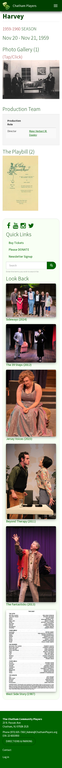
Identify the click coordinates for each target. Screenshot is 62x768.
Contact (7, 750)
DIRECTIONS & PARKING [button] (19, 741)
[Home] (6, 6)
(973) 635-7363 (17, 732)
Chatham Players (24, 6)
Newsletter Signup (20, 256)
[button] (31, 79)
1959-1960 (11, 29)
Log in (6, 757)
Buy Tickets (16, 243)
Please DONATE (19, 249)
